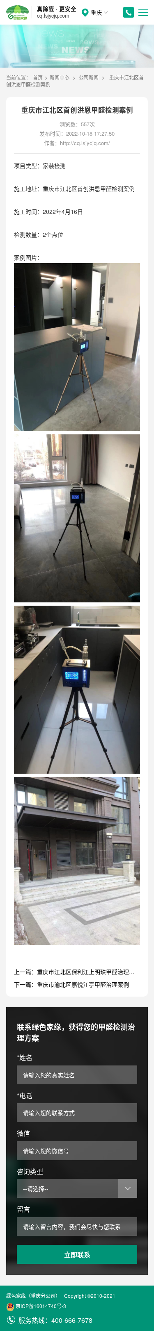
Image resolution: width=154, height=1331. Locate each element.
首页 (38, 77)
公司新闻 (89, 77)
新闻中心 (59, 77)
